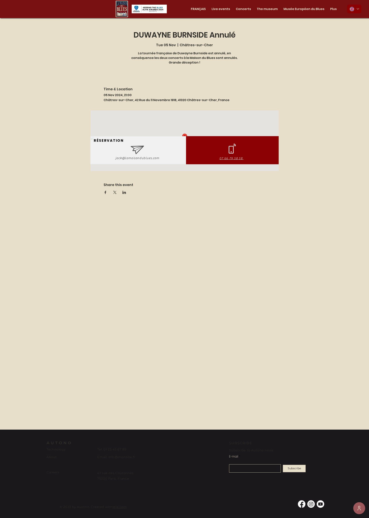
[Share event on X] (115, 192)
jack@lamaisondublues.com (137, 158)
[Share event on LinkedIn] (124, 192)
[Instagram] (311, 504)
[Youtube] (320, 504)
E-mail (233, 456)
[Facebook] (301, 504)
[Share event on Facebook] (105, 192)
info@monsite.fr (121, 457)
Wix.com (119, 507)
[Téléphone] (359, 508)
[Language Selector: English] (354, 9)
